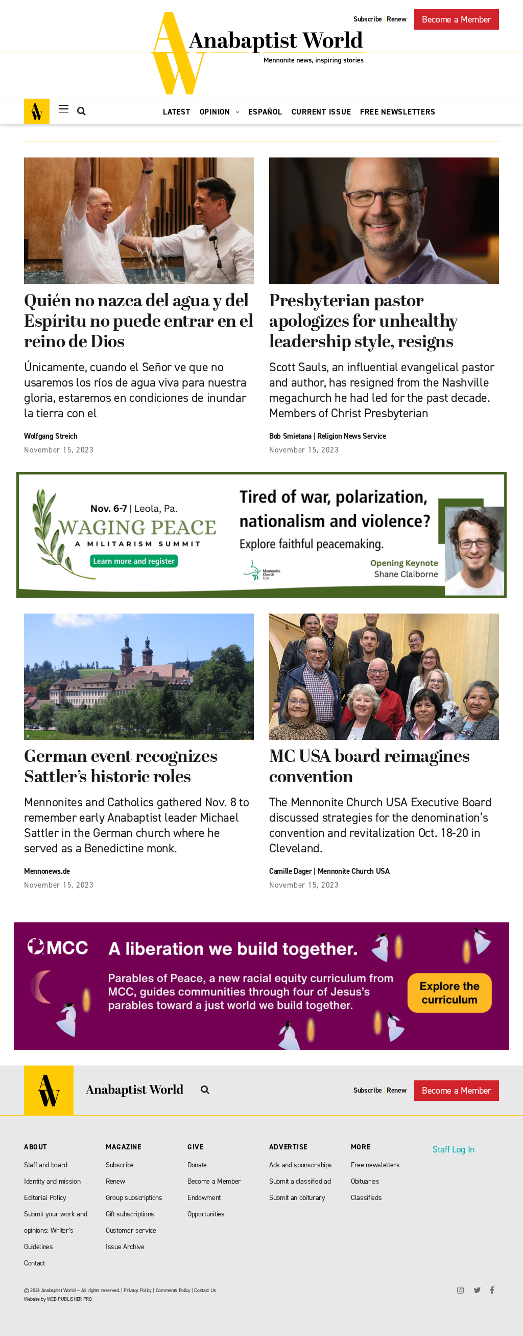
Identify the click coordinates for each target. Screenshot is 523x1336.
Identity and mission (52, 1181)
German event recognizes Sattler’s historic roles (120, 768)
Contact (34, 1263)
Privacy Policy (137, 1290)
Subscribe (367, 19)
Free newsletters (375, 1165)
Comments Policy (173, 1290)
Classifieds (366, 1198)
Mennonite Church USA (354, 871)
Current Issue (321, 112)
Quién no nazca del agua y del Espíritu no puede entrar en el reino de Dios (138, 322)
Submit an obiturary (297, 1198)
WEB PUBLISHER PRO (69, 1299)
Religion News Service (351, 436)
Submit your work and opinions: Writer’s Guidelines (55, 1230)
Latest (177, 112)
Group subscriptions (134, 1198)
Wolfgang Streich (51, 436)
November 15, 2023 (59, 450)
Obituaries (365, 1181)
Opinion (216, 112)
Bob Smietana (290, 436)
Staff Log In (453, 1149)
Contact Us (205, 1290)
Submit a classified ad (300, 1181)
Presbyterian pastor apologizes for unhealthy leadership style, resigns (363, 322)
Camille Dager (290, 871)
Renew (396, 19)
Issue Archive (125, 1247)
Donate (197, 1165)
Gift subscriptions (130, 1214)
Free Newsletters (397, 112)
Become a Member (456, 19)
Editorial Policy (45, 1198)
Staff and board (45, 1165)
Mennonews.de (47, 871)
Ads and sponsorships (300, 1165)
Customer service (131, 1230)
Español (265, 112)
